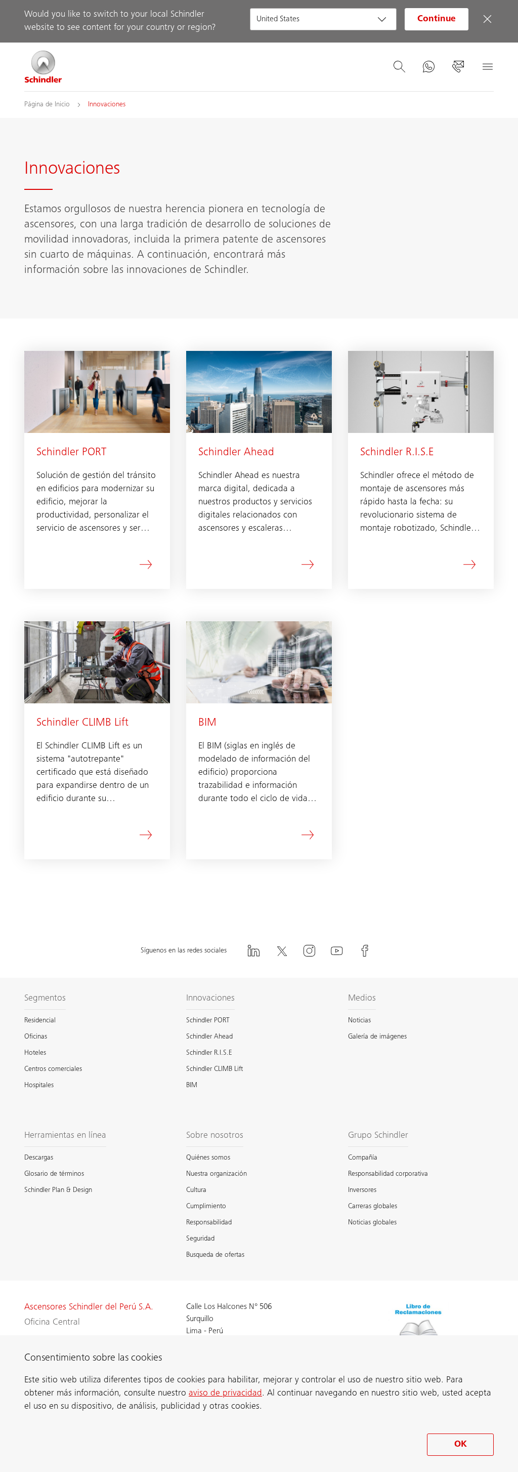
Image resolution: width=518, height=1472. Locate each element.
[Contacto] (457, 66)
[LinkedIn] (253, 950)
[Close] (487, 19)
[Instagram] (309, 950)
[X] (281, 950)
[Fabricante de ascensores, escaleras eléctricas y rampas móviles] (43, 67)
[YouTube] (337, 950)
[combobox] (323, 19)
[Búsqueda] (399, 66)
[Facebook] (364, 950)
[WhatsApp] (428, 66)
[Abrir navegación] (487, 66)
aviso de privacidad (225, 1393)
